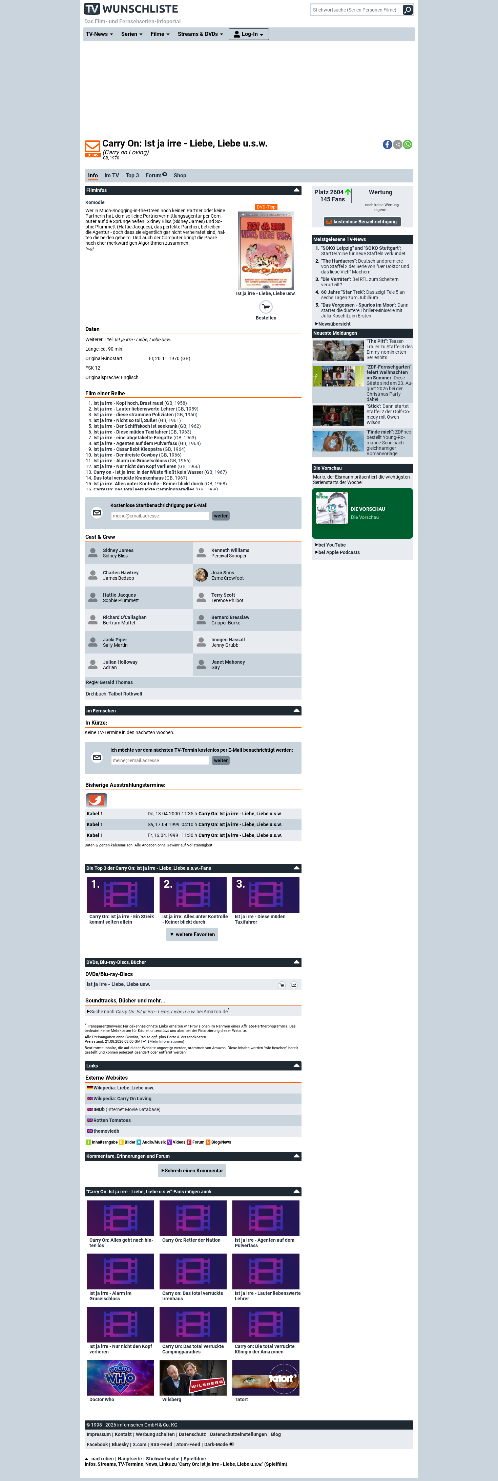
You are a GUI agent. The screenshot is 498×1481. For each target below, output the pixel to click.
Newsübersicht (334, 324)
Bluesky (120, 1444)
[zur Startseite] (131, 7)
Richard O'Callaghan (125, 617)
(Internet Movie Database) (127, 1109)
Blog (276, 1434)
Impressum (99, 1434)
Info (93, 175)
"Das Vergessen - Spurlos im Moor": (365, 310)
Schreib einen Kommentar (194, 1171)
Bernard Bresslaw (230, 617)
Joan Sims (222, 572)
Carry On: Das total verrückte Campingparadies (193, 1349)
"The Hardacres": (365, 266)
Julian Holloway (120, 662)
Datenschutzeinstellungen (238, 1434)
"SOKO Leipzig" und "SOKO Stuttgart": (363, 250)
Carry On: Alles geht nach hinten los (121, 1242)
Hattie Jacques (119, 595)
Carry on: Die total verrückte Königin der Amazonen (265, 1349)
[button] (387, 144)
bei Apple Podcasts (339, 552)
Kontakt (123, 1434)
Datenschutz (192, 1434)
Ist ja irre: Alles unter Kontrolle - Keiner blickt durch (195, 919)
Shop (180, 175)
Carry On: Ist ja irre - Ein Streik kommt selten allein (121, 919)
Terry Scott (223, 595)
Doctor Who (101, 1399)
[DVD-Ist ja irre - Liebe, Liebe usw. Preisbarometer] (295, 986)
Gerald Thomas (116, 682)
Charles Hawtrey (121, 572)
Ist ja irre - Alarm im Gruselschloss (110, 1295)
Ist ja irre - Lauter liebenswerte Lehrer (268, 1295)
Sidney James (118, 550)
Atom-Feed (188, 1444)
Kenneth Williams (230, 550)
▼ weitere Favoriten (192, 934)
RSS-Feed (161, 1444)
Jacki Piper (115, 639)
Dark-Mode (216, 1444)
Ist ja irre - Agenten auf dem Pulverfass (264, 1242)
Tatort (241, 1399)
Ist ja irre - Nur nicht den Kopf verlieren (120, 1349)
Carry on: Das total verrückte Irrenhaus (192, 1295)
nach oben (102, 1458)
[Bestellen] (266, 306)
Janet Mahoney (228, 662)
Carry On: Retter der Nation (191, 1240)
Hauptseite (130, 1458)
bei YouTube (332, 545)
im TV (112, 175)
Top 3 (132, 175)
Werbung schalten (155, 1434)
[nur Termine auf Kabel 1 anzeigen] (96, 800)
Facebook (97, 1444)
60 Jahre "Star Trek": (363, 294)
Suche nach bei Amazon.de (159, 1011)
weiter (221, 515)
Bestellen (266, 317)
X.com (139, 1444)
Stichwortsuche (163, 1458)
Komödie (95, 202)
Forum (156, 175)
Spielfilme (195, 1458)
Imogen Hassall (228, 639)
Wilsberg (171, 1399)
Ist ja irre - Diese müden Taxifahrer (260, 919)
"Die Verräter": (360, 282)
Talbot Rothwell (125, 694)
